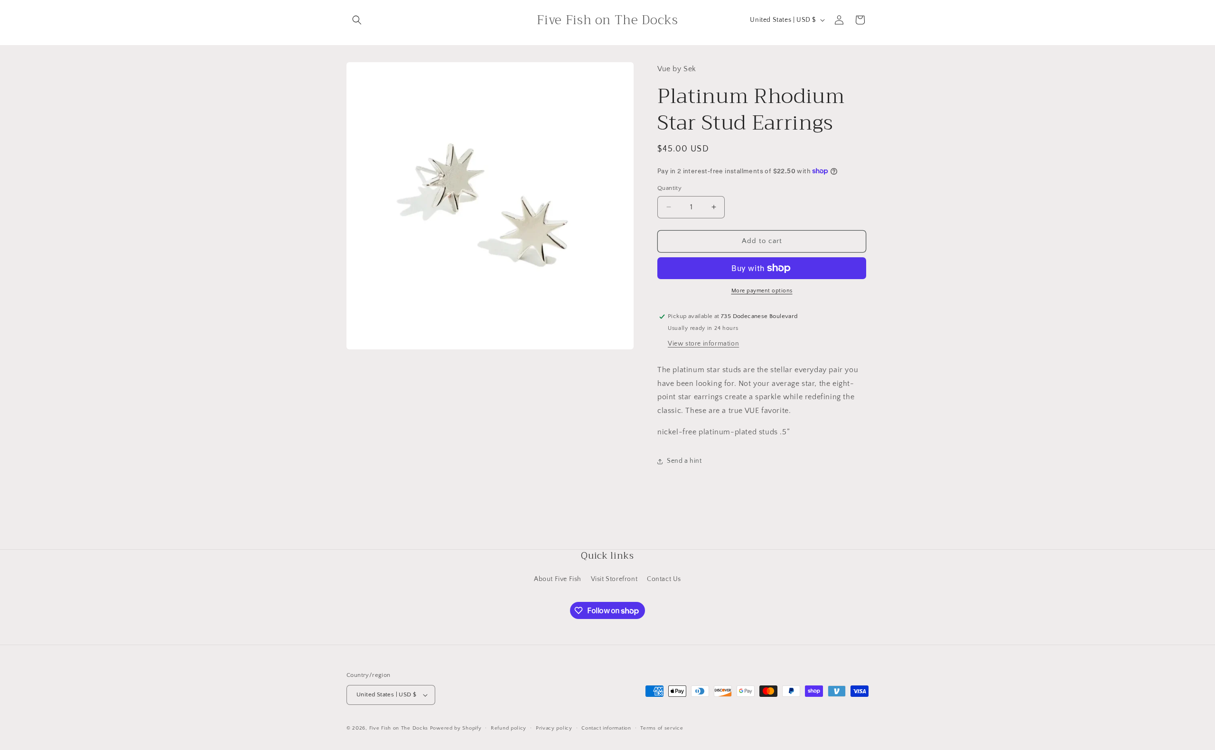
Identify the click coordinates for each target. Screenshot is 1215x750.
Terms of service (661, 728)
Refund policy (508, 728)
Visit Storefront (614, 579)
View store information (703, 343)
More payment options (762, 291)
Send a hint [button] (684, 461)
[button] (356, 19)
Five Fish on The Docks (398, 728)
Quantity (669, 188)
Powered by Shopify (456, 728)
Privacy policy (554, 728)
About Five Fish (557, 579)
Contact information (606, 728)
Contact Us (664, 579)
